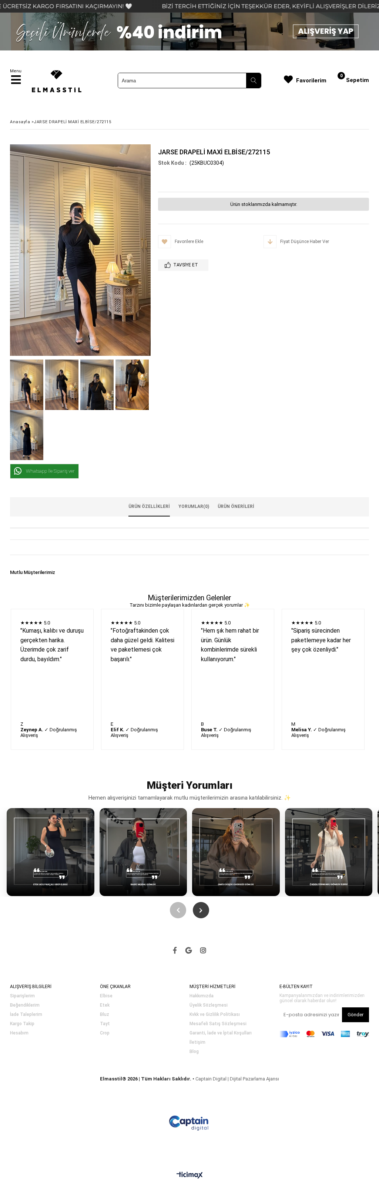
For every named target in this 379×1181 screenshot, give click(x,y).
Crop (105, 1033)
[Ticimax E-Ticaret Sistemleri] (190, 1175)
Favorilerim (311, 80)
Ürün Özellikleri (149, 506)
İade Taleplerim (26, 1014)
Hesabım (19, 1033)
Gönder (355, 1014)
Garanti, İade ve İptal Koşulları (221, 1033)
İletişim (197, 1042)
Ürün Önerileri (236, 506)
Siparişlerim (22, 996)
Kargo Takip (22, 1023)
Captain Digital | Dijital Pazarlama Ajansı (237, 1079)
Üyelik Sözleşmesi (209, 1005)
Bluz (104, 1014)
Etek (105, 1005)
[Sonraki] (201, 910)
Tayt (105, 1023)
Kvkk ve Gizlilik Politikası (215, 1014)
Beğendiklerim (25, 1005)
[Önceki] (178, 910)
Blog (194, 1051)
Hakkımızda (202, 996)
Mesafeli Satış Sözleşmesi (218, 1023)
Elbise (106, 996)
